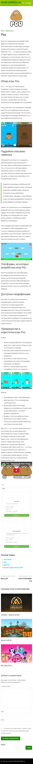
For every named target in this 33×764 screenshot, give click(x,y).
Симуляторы (9, 31)
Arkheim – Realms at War (10, 615)
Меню (29, 3)
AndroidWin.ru (11, 2)
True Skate (8, 559)
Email (3, 720)
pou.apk (16, 501)
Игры (2, 31)
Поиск (3, 745)
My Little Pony (6, 665)
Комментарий (6, 686)
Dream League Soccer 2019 (13, 568)
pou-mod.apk (16, 531)
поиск (29, 747)
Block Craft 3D (6, 640)
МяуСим (7, 565)
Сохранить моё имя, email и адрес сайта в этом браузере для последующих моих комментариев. (16, 731)
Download (15, 515)
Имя (3, 711)
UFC (5, 562)
